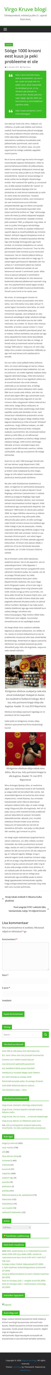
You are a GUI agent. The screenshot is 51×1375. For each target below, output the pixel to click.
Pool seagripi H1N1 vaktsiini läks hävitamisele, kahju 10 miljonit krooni (27, 909)
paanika (5, 1182)
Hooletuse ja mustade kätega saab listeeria (21, 1072)
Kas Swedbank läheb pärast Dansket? (18, 1068)
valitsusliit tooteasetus (12, 1212)
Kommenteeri (9, 939)
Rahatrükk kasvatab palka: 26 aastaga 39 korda (22, 1081)
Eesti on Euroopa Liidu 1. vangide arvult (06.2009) (23, 1280)
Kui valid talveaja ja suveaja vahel (17, 1077)
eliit (3, 1152)
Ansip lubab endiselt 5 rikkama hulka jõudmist (23, 898)
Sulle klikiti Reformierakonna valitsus (18, 1085)
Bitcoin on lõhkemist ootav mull (27, 1121)
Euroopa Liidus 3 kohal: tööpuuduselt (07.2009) (22, 1264)
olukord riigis (8, 1178)
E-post (6, 987)
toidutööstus (7, 1203)
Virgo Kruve (26, 67)
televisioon (7, 1199)
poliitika (5, 1190)
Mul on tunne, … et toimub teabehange (30, 1116)
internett (6, 1165)
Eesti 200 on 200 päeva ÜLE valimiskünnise (20, 1051)
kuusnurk (6, 1169)
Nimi (5, 975)
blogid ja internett (10, 1143)
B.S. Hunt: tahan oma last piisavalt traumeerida (23, 1055)
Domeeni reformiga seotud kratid (27, 1105)
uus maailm (7, 1208)
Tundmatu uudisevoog (17, 1235)
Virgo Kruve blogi (25, 9)
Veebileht (6, 1000)
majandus (6, 1173)
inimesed (9, 45)
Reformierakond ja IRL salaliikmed (17, 1195)
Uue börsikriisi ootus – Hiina (14, 1090)
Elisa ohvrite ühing (10, 1156)
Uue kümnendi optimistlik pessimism (18, 1064)
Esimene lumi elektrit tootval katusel (18, 1059)
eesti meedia (7, 1147)
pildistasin (6, 1186)
